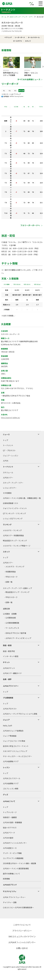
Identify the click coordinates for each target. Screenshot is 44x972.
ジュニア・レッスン (10, 455)
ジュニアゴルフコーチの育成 (14, 741)
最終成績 (21, 91)
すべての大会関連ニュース (28, 79)
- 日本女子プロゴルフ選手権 (15, 633)
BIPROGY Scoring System (16, 96)
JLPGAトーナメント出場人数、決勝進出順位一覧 (22, 498)
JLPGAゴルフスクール (11, 778)
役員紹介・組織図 (10, 817)
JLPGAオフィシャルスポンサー (15, 843)
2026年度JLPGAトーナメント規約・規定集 (19, 863)
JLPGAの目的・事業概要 (12, 822)
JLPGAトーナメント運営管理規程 (16, 868)
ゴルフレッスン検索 (10, 788)
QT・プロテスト (9, 450)
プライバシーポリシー (22, 930)
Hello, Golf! (7, 725)
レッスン (6, 767)
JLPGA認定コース (10, 848)
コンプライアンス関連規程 (13, 858)
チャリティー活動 (9, 902)
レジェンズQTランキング (12, 518)
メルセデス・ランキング (12, 530)
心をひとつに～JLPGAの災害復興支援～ (18, 907)
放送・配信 (7, 645)
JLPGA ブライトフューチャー (14, 897)
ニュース (6, 434)
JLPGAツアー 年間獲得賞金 (13, 535)
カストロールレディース (12, 22)
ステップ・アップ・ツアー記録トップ (17, 588)
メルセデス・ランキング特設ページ (16, 545)
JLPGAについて (9, 801)
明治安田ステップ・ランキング (15, 540)
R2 (10, 91)
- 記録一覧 (8, 582)
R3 (15, 91)
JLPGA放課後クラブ (10, 761)
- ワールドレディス (11, 628)
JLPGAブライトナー (11, 686)
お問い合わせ (22, 948)
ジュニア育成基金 (9, 736)
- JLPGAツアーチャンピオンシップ (17, 638)
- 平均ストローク (10, 577)
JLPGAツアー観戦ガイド (12, 673)
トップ (5, 440)
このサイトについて (22, 924)
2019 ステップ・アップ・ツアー (21, 17)
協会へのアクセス (9, 827)
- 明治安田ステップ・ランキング (16, 592)
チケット (6, 662)
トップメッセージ (10, 812)
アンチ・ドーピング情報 (12, 853)
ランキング (7, 524)
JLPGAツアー (8, 477)
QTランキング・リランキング (14, 513)
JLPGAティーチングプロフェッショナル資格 (20, 714)
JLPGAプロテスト (10, 708)
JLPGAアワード (9, 832)
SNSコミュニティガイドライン (22, 936)
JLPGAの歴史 (8, 838)
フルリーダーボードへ (30, 225)
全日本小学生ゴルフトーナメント (16, 746)
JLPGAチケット (9, 668)
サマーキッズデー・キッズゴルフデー (17, 756)
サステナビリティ (9, 891)
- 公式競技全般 (10, 617)
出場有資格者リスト (10, 503)
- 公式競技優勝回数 (11, 623)
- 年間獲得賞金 (10, 571)
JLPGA (5, 460)
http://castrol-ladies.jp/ (10, 417)
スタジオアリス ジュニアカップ (15, 751)
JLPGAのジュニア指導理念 (13, 730)
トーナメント (8, 445)
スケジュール (8, 472)
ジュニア (6, 720)
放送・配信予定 (9, 651)
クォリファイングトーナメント (15, 508)
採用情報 (6, 878)
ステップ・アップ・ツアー (13, 482)
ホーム (3, 17)
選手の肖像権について (11, 873)
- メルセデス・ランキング (14, 566)
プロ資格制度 (8, 697)
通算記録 (6, 608)
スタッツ (6, 551)
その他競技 (7, 493)
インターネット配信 (10, 656)
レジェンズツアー (9, 488)
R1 (4, 91)
